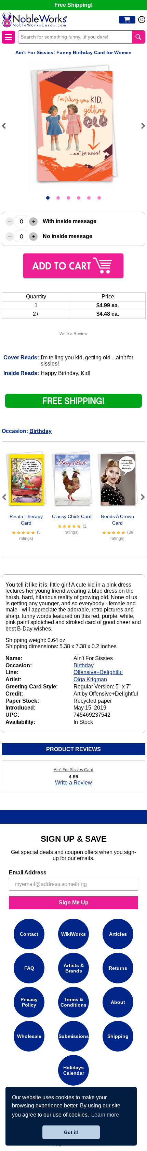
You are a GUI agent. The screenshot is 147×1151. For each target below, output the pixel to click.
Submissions (73, 1036)
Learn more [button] (105, 1115)
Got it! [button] (71, 1132)
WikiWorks (73, 934)
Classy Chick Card (72, 516)
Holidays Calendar (73, 1070)
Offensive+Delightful (98, 672)
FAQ (29, 968)
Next (140, 125)
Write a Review (73, 333)
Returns (118, 968)
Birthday (40, 431)
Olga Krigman (90, 679)
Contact (29, 934)
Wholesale (29, 1036)
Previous (7, 125)
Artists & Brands (74, 968)
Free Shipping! (73, 5)
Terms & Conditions (73, 1002)
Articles (118, 934)
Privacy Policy (29, 1002)
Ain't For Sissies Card (73, 769)
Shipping (118, 1036)
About (118, 1002)
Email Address (27, 872)
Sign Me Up (74, 902)
